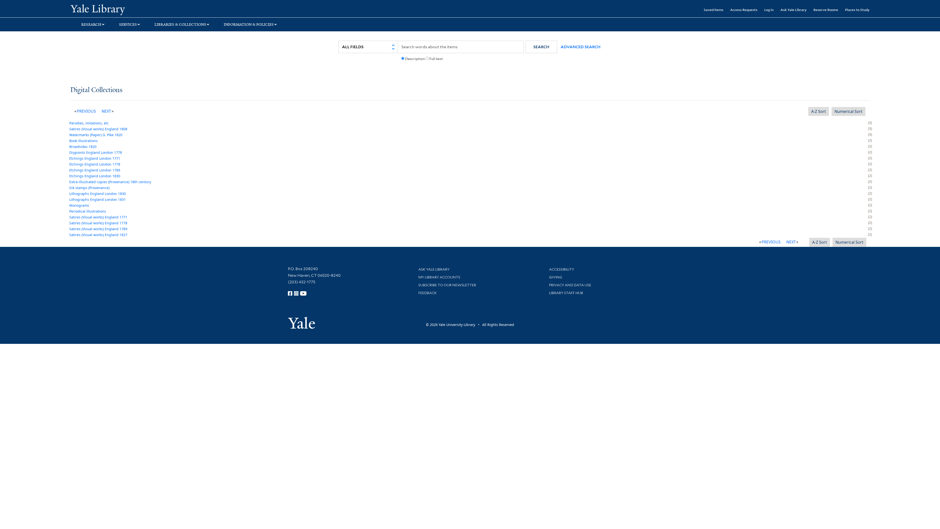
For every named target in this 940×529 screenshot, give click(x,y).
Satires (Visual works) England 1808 (98, 129)
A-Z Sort (818, 111)
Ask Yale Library (793, 9)
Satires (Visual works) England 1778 (98, 223)
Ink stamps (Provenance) (89, 187)
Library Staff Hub (566, 293)
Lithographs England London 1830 (97, 193)
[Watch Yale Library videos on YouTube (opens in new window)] (303, 293)
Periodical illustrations (87, 211)
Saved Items (713, 9)
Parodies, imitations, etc (89, 123)
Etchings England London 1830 (94, 176)
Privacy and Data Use (570, 285)
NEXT (106, 111)
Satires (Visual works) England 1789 (98, 229)
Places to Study (857, 9)
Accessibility (561, 269)
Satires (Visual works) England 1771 (98, 217)
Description (415, 59)
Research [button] (91, 24)
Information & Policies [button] (249, 24)
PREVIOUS (86, 111)
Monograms (79, 205)
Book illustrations (83, 140)
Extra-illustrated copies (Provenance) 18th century (110, 182)
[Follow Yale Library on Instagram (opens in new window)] (296, 293)
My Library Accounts (439, 277)
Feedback (427, 293)
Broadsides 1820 (82, 146)
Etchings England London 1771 (94, 158)
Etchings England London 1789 (94, 170)
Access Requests (743, 9)
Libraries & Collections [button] (180, 24)
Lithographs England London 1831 (97, 199)
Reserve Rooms (825, 9)
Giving (555, 277)
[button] (541, 47)
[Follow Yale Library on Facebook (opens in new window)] (290, 293)
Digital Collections (96, 90)
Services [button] (128, 24)
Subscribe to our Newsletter (447, 285)
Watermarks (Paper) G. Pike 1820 (95, 134)
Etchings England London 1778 (94, 164)
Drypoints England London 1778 (95, 152)
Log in (769, 9)
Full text (436, 59)
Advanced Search (580, 47)
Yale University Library (130, 9)
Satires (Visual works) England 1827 (98, 234)
